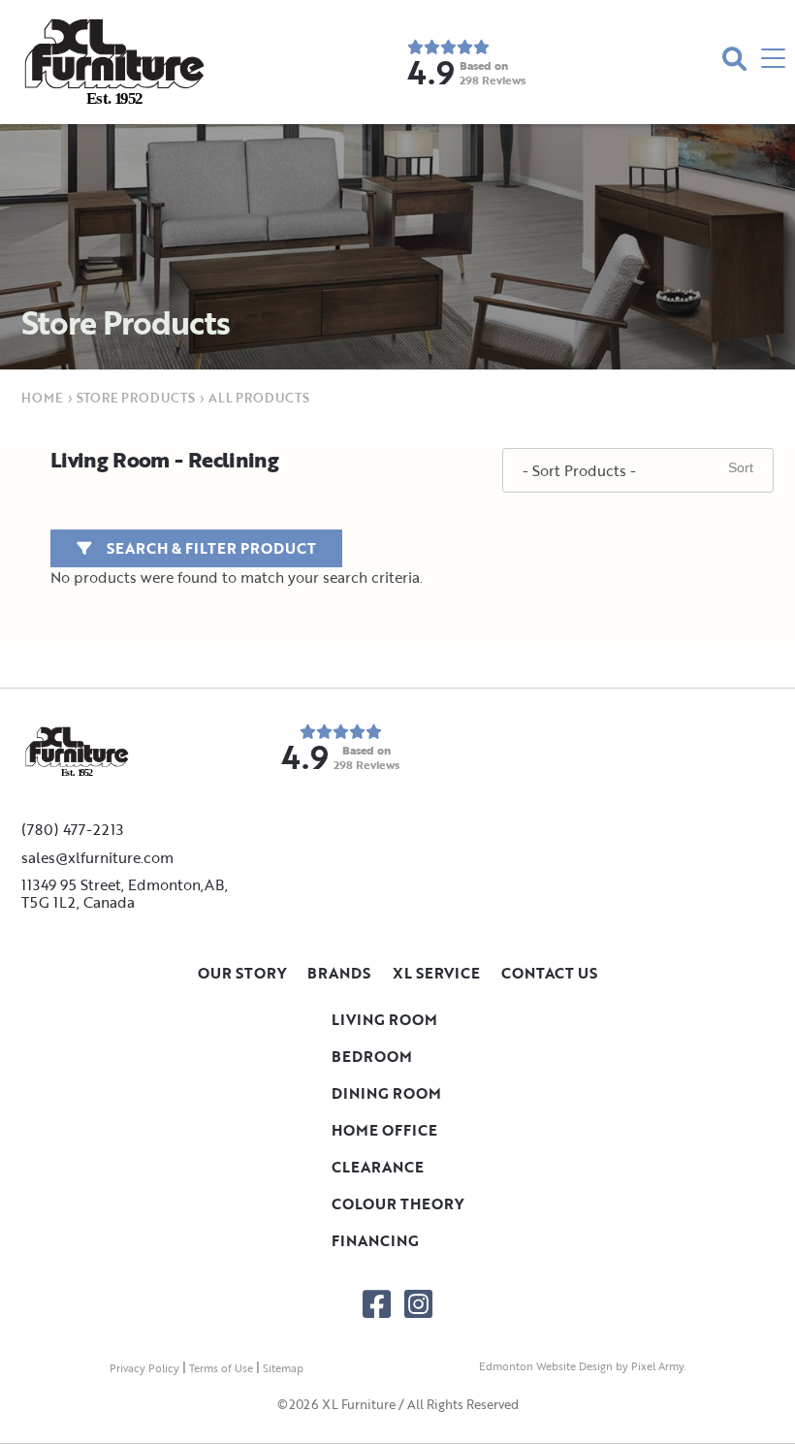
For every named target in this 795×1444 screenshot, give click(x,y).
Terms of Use (221, 1368)
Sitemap (283, 1368)
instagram (418, 1304)
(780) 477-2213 (72, 829)
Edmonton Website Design (546, 1366)
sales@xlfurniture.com (97, 857)
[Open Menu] (773, 61)
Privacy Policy (144, 1368)
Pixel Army (657, 1366)
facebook (377, 1304)
